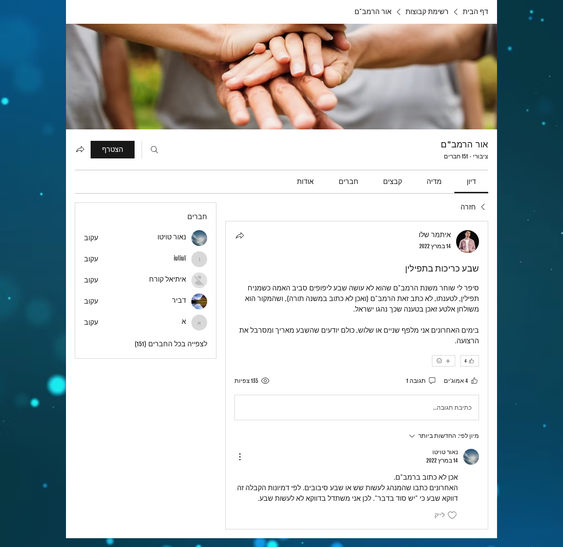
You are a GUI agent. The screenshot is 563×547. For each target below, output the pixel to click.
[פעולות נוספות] (239, 457)
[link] (471, 181)
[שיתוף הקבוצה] (80, 149)
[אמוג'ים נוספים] (443, 361)
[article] (356, 375)
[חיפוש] (154, 149)
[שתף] (239, 235)
